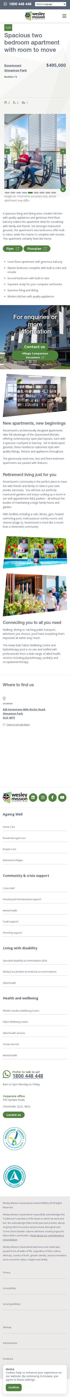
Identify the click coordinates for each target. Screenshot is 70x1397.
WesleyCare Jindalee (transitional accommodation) (29, 971)
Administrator (10, 1343)
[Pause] (63, 189)
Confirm (13, 1387)
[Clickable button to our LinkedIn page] (33, 797)
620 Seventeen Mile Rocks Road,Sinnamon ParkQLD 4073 (24, 714)
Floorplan (34, 249)
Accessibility (9, 1288)
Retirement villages (13, 860)
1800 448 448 (20, 3)
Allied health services (14, 1033)
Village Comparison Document (35, 355)
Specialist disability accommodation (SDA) (25, 960)
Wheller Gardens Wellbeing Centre (21, 1010)
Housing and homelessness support (22, 899)
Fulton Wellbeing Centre (16, 1021)
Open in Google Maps (18, 724)
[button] (8, 16)
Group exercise (11, 1044)
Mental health (10, 910)
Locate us (14, 1115)
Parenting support (12, 932)
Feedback (8, 1358)
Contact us (34, 346)
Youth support (10, 921)
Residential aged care (14, 838)
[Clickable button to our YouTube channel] (62, 797)
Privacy (6, 1272)
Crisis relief (9, 888)
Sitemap (7, 1327)
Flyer (11, 249)
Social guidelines (11, 1304)
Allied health (9, 983)
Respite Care (9, 849)
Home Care (9, 826)
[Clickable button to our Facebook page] (43, 797)
